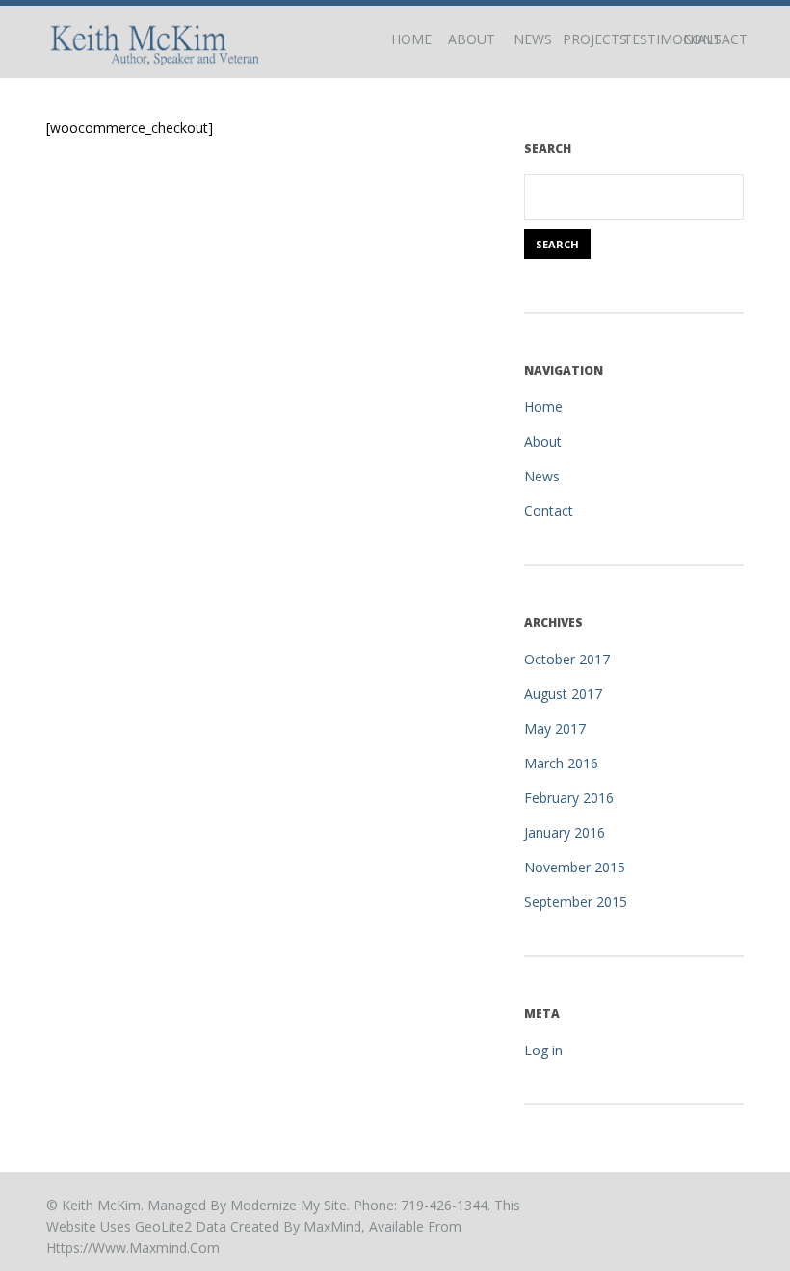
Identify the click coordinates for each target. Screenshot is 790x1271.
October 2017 (567, 659)
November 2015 (574, 867)
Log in (543, 1050)
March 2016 (561, 763)
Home (411, 39)
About (471, 39)
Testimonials (653, 39)
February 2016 (569, 798)
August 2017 (563, 694)
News (533, 39)
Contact (713, 39)
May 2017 (555, 728)
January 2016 (564, 832)
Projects (593, 39)
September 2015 (575, 902)
